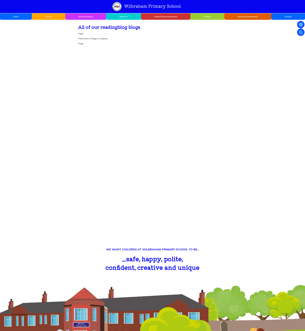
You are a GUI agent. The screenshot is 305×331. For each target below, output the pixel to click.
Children (207, 16)
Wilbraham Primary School (152, 6)
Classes (48, 16)
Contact (288, 16)
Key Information (86, 16)
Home (16, 16)
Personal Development (248, 16)
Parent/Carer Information (165, 16)
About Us (123, 16)
